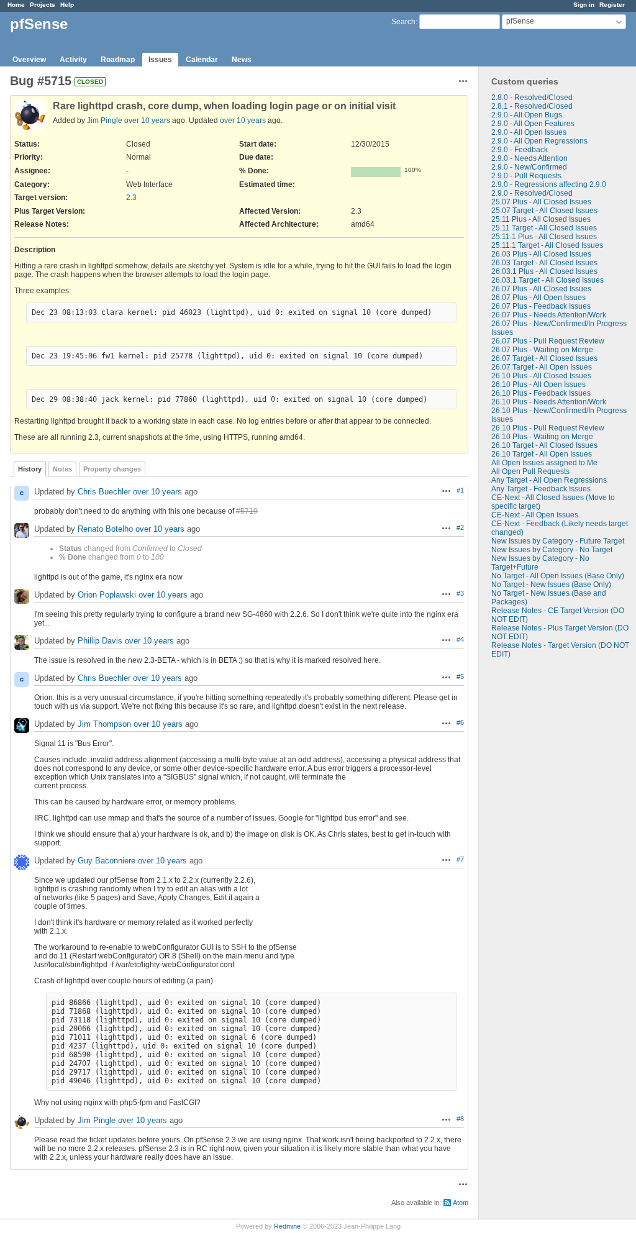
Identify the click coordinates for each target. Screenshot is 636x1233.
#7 (460, 859)
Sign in (583, 4)
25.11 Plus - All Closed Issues (541, 219)
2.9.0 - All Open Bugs (526, 115)
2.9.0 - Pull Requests (526, 175)
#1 (460, 490)
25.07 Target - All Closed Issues (544, 210)
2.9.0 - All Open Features (533, 123)
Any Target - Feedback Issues (541, 489)
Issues (160, 59)
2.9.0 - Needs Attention (529, 158)
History (30, 469)
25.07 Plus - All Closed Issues (541, 202)
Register (612, 4)
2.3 (131, 197)
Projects (42, 4)
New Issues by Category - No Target (551, 549)
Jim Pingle (104, 120)
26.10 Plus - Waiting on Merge (542, 436)
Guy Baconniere (106, 860)
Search (403, 21)
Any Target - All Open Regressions (549, 480)
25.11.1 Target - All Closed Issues (547, 245)
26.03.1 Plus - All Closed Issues (544, 271)
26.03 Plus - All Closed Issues (541, 254)
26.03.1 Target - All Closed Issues (547, 280)
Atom (460, 1202)
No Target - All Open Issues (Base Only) (557, 575)
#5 (460, 676)
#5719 (247, 511)
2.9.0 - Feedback (519, 149)
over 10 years (147, 120)
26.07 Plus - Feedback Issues (541, 306)
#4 (460, 639)
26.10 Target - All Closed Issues (544, 445)
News (242, 59)
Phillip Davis (100, 640)
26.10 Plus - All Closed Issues (541, 375)
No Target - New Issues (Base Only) (551, 584)
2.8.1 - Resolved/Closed (532, 106)
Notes (62, 469)
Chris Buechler (104, 491)
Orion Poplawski (107, 594)
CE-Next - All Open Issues (534, 515)
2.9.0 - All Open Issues (528, 132)
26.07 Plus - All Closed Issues (541, 288)
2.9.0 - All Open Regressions (539, 141)
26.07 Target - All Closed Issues (544, 358)
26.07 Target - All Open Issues (541, 367)
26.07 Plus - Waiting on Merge (542, 349)
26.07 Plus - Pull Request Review (547, 341)
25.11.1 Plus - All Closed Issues (544, 236)
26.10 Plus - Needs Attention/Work (548, 402)
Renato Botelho (105, 529)
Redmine (287, 1226)
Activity (73, 59)
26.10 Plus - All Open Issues (538, 384)
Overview (29, 59)
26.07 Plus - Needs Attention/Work (548, 315)
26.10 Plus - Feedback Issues (541, 393)
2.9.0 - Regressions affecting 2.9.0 (548, 184)
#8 (460, 1118)
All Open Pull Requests (530, 471)
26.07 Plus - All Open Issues (538, 297)
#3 (460, 593)
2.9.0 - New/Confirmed (529, 167)
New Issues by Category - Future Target (557, 541)
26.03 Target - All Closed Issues (544, 262)
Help (67, 4)
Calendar (202, 59)
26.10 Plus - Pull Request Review (547, 428)
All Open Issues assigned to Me (544, 462)
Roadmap (118, 59)
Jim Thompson (104, 724)
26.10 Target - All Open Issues (541, 454)
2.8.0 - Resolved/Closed (532, 97)
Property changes (112, 469)
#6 (460, 722)
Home (16, 4)
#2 (460, 527)
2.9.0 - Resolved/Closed (532, 193)
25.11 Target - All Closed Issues (544, 228)
